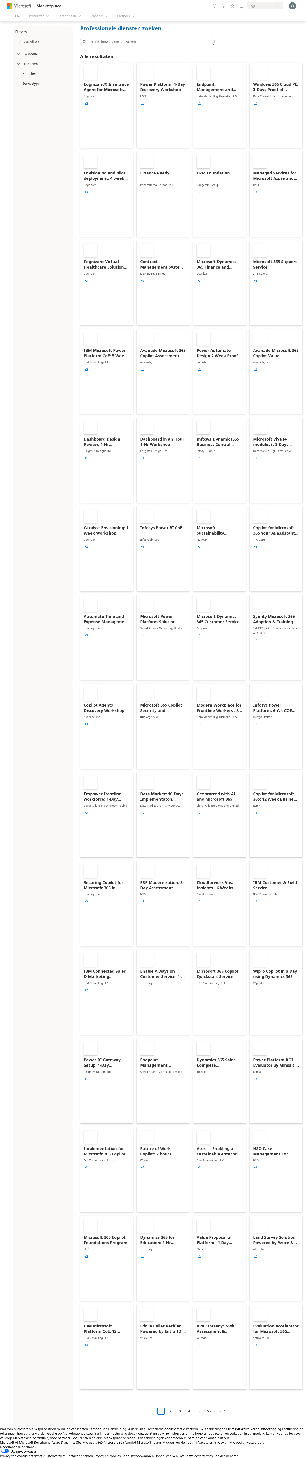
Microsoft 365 (92, 1442)
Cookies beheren (225, 1456)
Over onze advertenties (196, 1456)
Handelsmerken (166, 1456)
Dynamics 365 (71, 1442)
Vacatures (205, 1442)
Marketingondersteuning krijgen (86, 1433)
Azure (56, 1442)
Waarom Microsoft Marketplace (23, 1429)
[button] (83, 41)
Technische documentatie (166, 1429)
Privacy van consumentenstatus (22, 1456)
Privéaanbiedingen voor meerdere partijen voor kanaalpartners (182, 1438)
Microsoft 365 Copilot (120, 1442)
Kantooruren (98, 1429)
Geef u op (54, 1433)
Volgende (214, 1411)
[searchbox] (47, 41)
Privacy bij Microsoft (228, 1442)
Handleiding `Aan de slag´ (127, 1429)
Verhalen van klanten (72, 1429)
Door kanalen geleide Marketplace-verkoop (103, 1438)
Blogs (52, 1429)
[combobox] (149, 41)
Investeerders (254, 1442)
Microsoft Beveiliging (35, 1442)
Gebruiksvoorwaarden (137, 1456)
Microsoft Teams (149, 1442)
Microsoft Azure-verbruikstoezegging (254, 1429)
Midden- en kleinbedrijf (179, 1442)
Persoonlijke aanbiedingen (205, 1429)
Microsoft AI (9, 1442)
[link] (106, 105)
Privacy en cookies (107, 1456)
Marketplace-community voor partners (41, 1438)
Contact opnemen (79, 1456)
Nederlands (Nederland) (18, 1447)
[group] (86, 103)
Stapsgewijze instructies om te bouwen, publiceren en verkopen (196, 1433)
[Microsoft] (19, 6)
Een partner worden (31, 1433)
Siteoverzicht (55, 1456)
